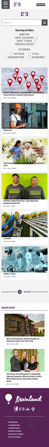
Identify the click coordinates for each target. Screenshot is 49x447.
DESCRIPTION (16, 57)
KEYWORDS (38, 57)
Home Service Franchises (15, 434)
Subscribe (41, 4)
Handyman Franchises (14, 431)
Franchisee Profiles (14, 428)
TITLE (35, 53)
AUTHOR (19, 53)
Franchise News (13, 422)
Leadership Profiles (14, 425)
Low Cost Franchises (14, 437)
